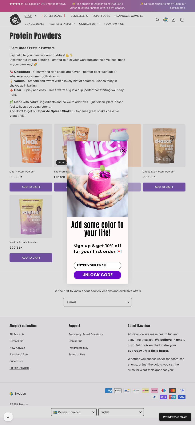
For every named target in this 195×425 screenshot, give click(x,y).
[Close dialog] (123, 150)
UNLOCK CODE (97, 275)
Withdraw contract (175, 417)
